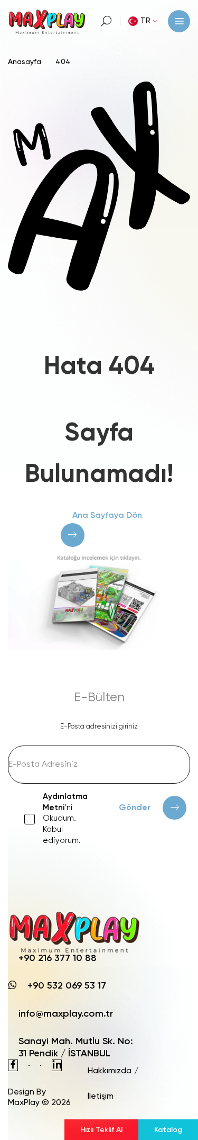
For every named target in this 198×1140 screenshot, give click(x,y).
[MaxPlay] (47, 20)
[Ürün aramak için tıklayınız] (106, 21)
